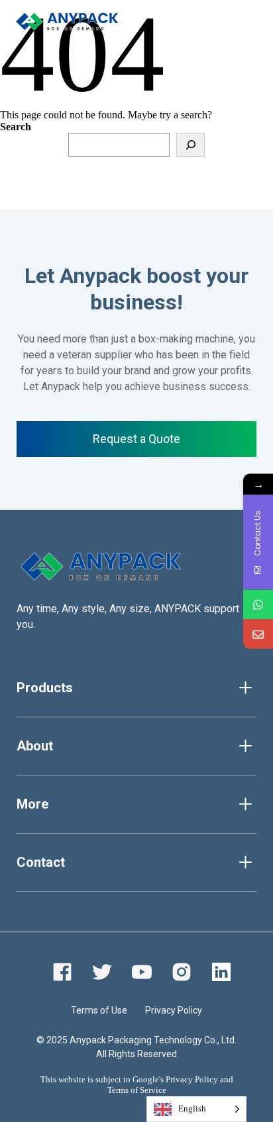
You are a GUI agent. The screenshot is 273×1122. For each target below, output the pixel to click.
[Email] (258, 634)
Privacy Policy (173, 1010)
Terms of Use (99, 1010)
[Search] (190, 145)
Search (15, 126)
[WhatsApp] (258, 604)
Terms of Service (136, 1090)
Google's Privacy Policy (175, 1079)
